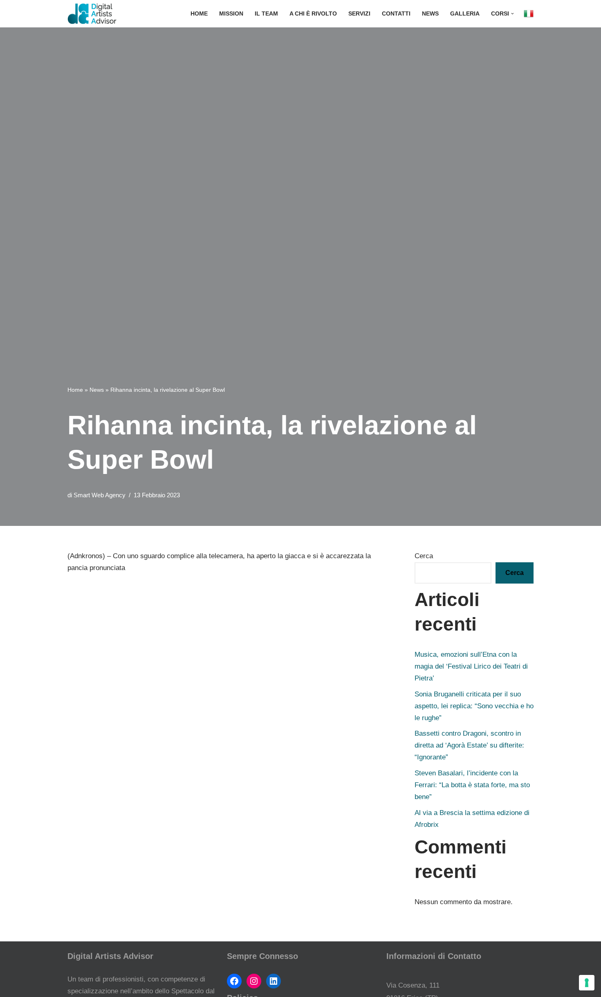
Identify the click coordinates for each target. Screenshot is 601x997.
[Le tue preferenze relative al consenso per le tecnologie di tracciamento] (586, 982)
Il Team (266, 14)
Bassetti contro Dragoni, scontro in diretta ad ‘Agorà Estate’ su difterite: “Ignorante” (469, 745)
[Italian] (529, 14)
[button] (512, 13)
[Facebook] (234, 981)
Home (199, 14)
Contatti (396, 14)
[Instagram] (254, 981)
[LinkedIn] (273, 981)
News (430, 14)
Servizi (359, 14)
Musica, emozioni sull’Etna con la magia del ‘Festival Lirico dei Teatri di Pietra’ (471, 666)
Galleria (465, 14)
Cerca (424, 556)
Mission (231, 14)
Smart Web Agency (100, 495)
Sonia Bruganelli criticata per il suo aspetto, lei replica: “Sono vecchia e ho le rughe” (474, 706)
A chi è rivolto (313, 14)
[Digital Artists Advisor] (94, 13)
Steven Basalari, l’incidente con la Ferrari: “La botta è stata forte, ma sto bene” (472, 785)
